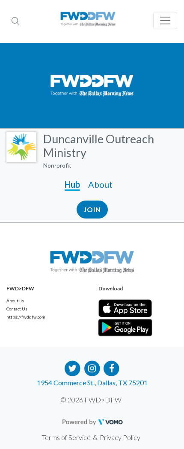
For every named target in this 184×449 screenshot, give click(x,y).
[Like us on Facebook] (111, 367)
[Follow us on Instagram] (92, 367)
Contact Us (16, 308)
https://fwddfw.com (25, 316)
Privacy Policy (120, 437)
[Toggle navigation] (165, 20)
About (100, 184)
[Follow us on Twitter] (72, 367)
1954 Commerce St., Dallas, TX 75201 (92, 382)
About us (15, 300)
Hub (72, 184)
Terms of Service (66, 437)
